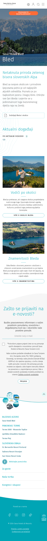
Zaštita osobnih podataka (28, 375)
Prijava (23, 381)
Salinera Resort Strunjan (12, 452)
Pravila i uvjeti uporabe (20, 529)
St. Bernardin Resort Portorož (14, 447)
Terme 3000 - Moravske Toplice (14, 430)
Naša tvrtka (8, 477)
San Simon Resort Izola (11, 456)
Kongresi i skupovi (11, 485)
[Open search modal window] (38, 4)
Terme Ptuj (6, 438)
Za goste (6, 468)
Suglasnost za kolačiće (21, 532)
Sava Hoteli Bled (8, 421)
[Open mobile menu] (43, 4)
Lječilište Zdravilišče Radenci (13, 434)
